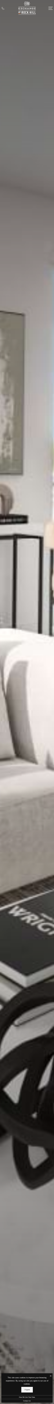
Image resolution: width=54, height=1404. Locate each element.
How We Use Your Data (27, 1397)
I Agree (27, 1390)
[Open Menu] (50, 8)
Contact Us (27, 1401)
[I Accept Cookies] (51, 1376)
